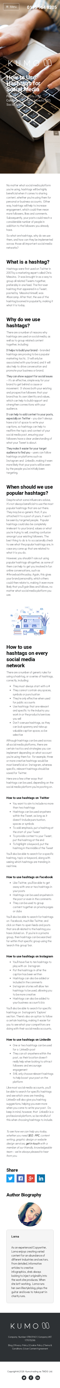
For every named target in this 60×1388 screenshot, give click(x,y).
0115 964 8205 (42, 7)
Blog (10, 1345)
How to (39, 100)
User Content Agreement (36, 1348)
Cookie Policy (35, 1345)
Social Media (15, 104)
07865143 (31, 1336)
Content (27, 100)
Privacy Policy (21, 1345)
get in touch (33, 1143)
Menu (13, 7)
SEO (47, 100)
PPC (37, 1135)
